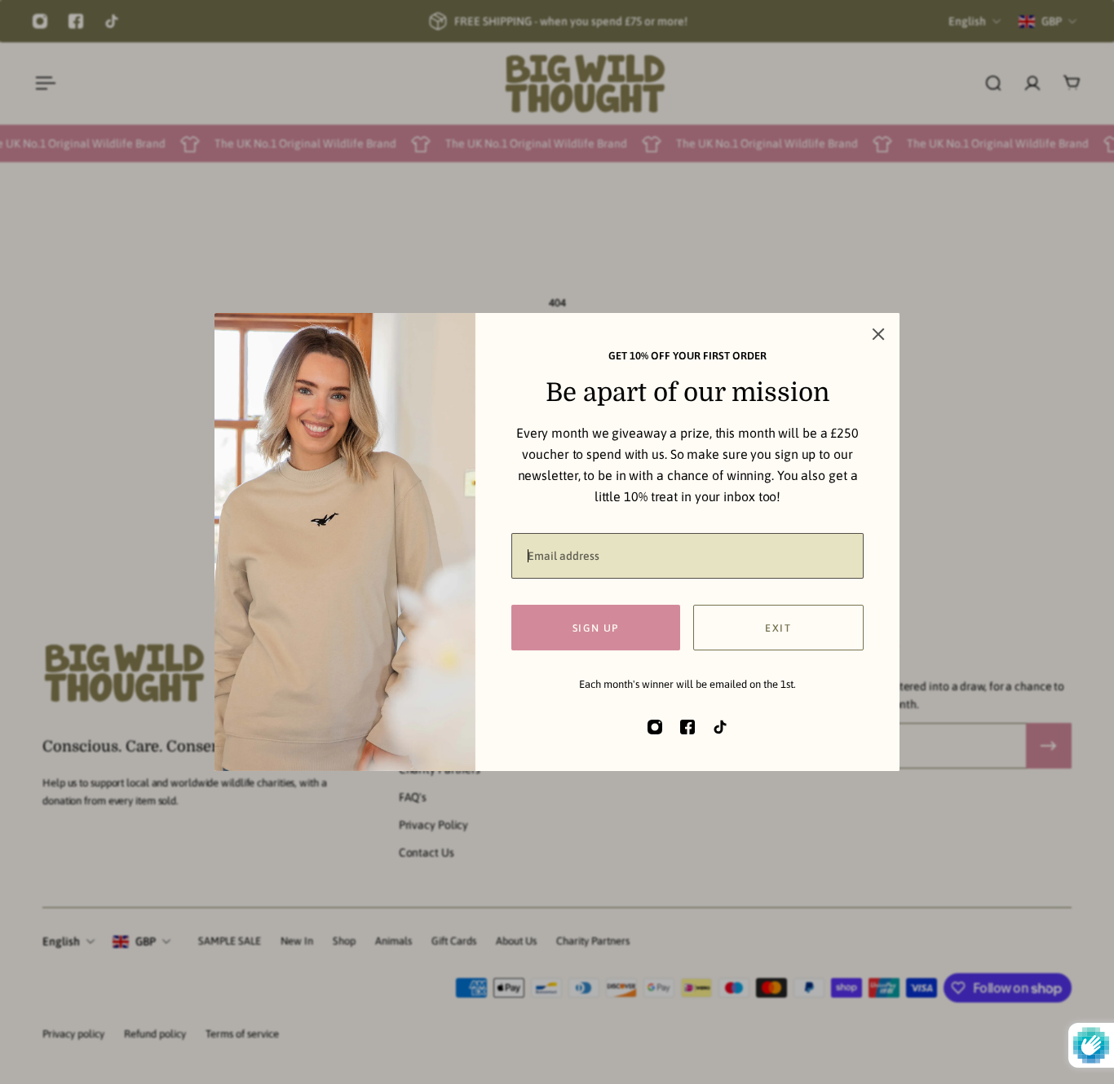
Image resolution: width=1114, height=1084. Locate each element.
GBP (145, 941)
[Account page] (1032, 83)
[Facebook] (76, 21)
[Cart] (1071, 83)
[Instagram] (40, 21)
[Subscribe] (1049, 746)
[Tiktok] (112, 21)
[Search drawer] (993, 83)
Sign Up (595, 627)
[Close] (878, 334)
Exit (778, 627)
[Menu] (42, 83)
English (61, 941)
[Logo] (584, 83)
